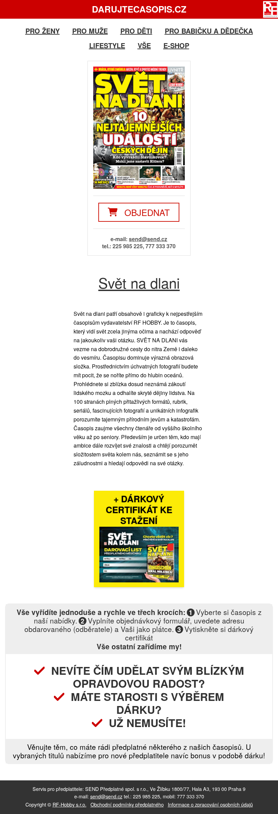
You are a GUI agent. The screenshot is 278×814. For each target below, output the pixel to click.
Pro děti (136, 31)
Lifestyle (107, 45)
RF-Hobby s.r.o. (69, 804)
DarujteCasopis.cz (139, 9)
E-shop (176, 45)
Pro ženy (42, 31)
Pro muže (90, 31)
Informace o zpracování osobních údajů (210, 804)
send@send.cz (148, 239)
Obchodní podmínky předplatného (127, 804)
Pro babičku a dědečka (209, 31)
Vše (144, 45)
